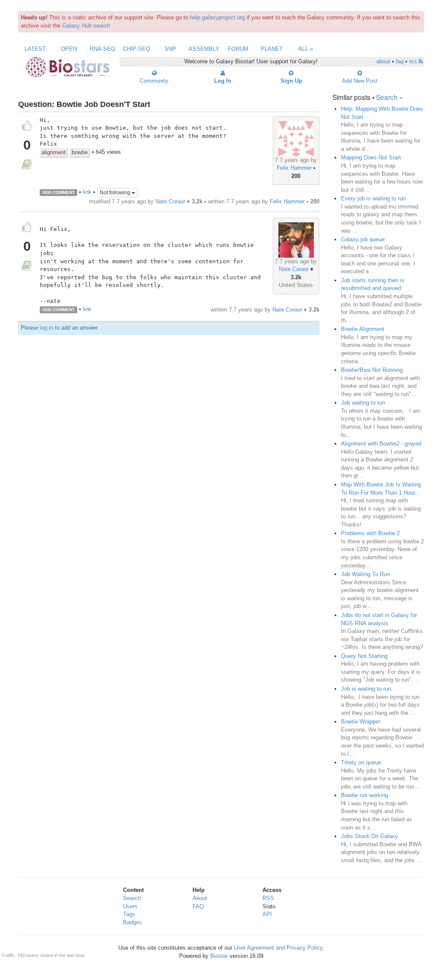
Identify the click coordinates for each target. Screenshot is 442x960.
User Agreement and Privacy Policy (278, 947)
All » (305, 49)
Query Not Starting (364, 656)
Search (132, 898)
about (383, 61)
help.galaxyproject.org (217, 17)
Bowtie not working (364, 795)
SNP (170, 49)
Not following (116, 193)
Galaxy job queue (363, 239)
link (87, 192)
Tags (129, 914)
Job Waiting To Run (365, 574)
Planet (272, 49)
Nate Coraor (170, 201)
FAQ (198, 906)
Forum (238, 49)
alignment (53, 152)
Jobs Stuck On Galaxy (369, 836)
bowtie (80, 152)
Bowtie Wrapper (360, 721)
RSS (268, 898)
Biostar (219, 956)
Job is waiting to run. (367, 689)
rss (414, 61)
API (267, 914)
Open (69, 49)
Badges (132, 922)
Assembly (204, 49)
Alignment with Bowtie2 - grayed (381, 443)
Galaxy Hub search (86, 25)
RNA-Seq (102, 49)
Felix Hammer (294, 168)
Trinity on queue (361, 762)
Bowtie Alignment (362, 329)
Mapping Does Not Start (371, 157)
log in (46, 327)
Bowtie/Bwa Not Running (372, 370)
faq (400, 61)
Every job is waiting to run (373, 198)
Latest (35, 49)
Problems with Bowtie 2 (370, 533)
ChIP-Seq (136, 49)
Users (130, 906)
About (200, 898)
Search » (389, 97)
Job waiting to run (363, 402)
